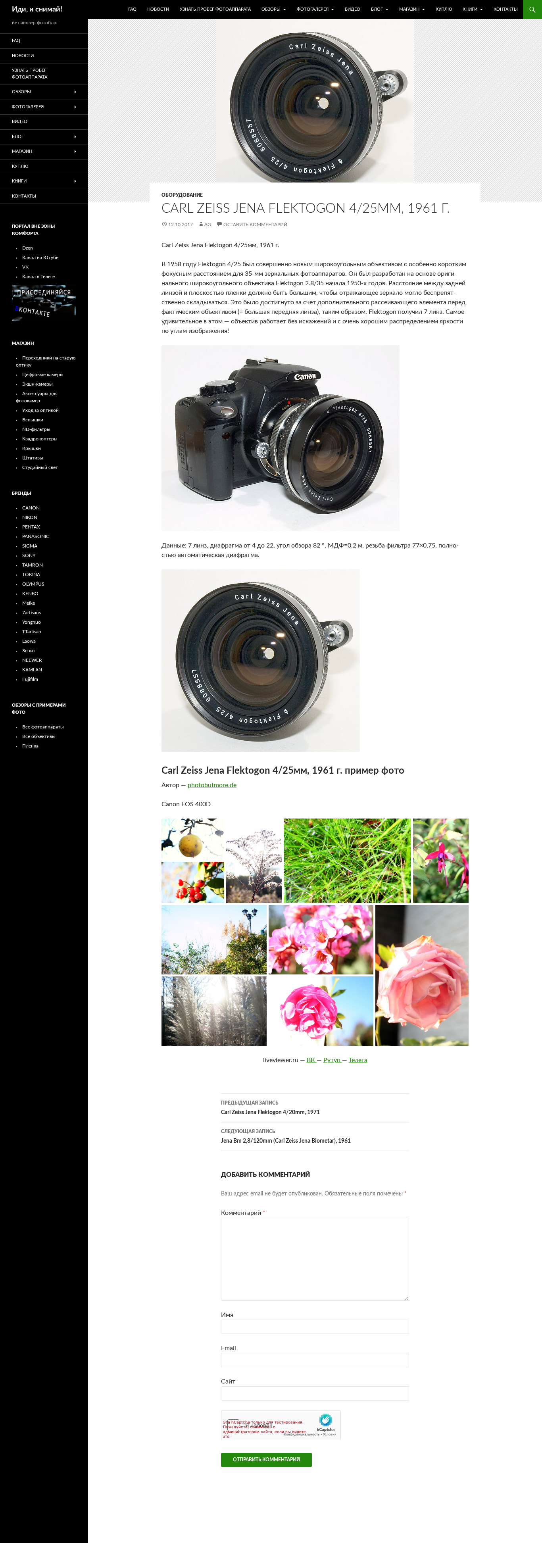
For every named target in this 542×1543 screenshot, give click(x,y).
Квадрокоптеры (40, 438)
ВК (312, 1060)
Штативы (32, 457)
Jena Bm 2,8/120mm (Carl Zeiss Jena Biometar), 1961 (286, 1136)
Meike (28, 603)
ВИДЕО (352, 9)
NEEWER (32, 660)
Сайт (228, 1381)
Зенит (28, 650)
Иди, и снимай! (37, 9)
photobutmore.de (212, 785)
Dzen (27, 248)
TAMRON (32, 565)
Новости (158, 9)
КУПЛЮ (444, 9)
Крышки (31, 448)
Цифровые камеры (42, 374)
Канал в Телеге (38, 276)
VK (25, 267)
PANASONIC (35, 536)
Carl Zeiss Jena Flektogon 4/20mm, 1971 (270, 1108)
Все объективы (39, 736)
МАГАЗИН (409, 9)
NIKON (29, 517)
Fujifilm (30, 679)
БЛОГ (377, 9)
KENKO (30, 593)
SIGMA (29, 546)
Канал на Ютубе (40, 257)
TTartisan (31, 631)
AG (207, 224)
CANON (31, 507)
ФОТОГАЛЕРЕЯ (313, 9)
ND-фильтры (36, 429)
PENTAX (31, 527)
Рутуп (332, 1060)
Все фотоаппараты (43, 726)
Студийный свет (40, 467)
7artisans (31, 612)
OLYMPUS (33, 584)
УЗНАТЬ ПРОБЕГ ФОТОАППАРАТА (215, 9)
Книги (470, 9)
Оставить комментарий (255, 224)
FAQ (132, 9)
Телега (358, 1060)
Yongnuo (31, 622)
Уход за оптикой (40, 410)
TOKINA (31, 574)
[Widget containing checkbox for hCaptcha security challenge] (281, 1425)
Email (228, 1348)
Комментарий (243, 1213)
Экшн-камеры (37, 384)
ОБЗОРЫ (271, 9)
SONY (28, 555)
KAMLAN (32, 669)
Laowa (29, 641)
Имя (227, 1315)
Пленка (30, 746)
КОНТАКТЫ (506, 9)
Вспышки (32, 419)
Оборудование (182, 195)
